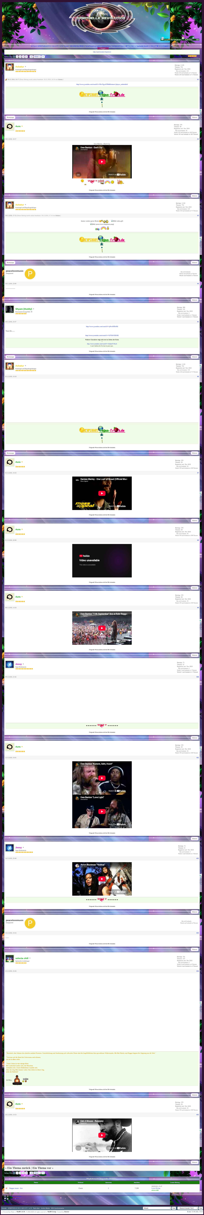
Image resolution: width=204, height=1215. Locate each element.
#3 (198, 215)
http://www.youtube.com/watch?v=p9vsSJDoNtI (102, 326)
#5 (198, 322)
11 (31, 56)
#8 (198, 540)
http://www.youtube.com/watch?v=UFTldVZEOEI (102, 335)
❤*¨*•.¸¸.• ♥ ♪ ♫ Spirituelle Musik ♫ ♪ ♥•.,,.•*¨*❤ (142, 46)
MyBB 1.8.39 (21, 1212)
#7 (198, 473)
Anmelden (101, 52)
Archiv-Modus (45, 1208)
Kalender (188, 40)
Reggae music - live (16, 1188)
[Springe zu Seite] (43, 56)
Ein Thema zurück (18, 1168)
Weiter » (37, 56)
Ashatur (60, 79)
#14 (197, 971)
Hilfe (197, 40)
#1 (198, 79)
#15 (197, 1114)
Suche (166, 40)
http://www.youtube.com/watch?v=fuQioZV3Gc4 (102, 344)
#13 (197, 933)
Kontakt (4, 1208)
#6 (198, 376)
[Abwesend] (22, 126)
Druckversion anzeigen (15, 1196)
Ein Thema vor (42, 1168)
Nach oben (36, 1208)
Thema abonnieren (14, 1198)
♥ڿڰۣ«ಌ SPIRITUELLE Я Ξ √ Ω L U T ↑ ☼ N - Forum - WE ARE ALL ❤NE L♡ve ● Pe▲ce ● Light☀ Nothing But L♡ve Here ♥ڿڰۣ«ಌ (78, 46)
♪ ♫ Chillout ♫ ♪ (165, 46)
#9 (198, 607)
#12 (197, 858)
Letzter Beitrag (156, 1188)
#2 (198, 139)
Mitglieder (177, 40)
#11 (198, 757)
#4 (198, 283)
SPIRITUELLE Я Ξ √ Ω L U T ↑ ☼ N (20, 1208)
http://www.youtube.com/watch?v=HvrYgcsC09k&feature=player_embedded (102, 84)
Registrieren (108, 52)
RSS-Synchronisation (57, 1208)
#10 (197, 677)
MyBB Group (51, 1212)
